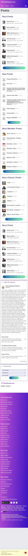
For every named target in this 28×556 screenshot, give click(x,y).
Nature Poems (4, 439)
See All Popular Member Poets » (14, 171)
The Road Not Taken (6, 484)
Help (14, 507)
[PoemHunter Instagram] (17, 503)
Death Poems (4, 431)
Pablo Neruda (4, 459)
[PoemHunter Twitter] (14, 503)
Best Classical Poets (6, 413)
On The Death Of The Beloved (9, 499)
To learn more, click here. (6, 554)
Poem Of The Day (5, 419)
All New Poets (14, 122)
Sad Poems (4, 433)
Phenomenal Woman (6, 479)
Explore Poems (5, 415)
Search (14, 377)
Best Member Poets (6, 411)
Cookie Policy (18, 505)
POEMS (3, 386)
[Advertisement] (14, 542)
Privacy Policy (14, 510)
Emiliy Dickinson (5, 464)
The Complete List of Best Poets (14, 67)
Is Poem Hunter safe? (19, 508)
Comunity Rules (5, 510)
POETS (8, 386)
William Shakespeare (6, 457)
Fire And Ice (4, 497)
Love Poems (4, 426)
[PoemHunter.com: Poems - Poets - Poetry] (8, 2)
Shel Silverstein (5, 466)
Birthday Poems (5, 435)
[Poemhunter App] (5, 502)
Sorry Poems (4, 441)
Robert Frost (4, 453)
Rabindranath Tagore (6, 470)
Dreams (3, 488)
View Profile (23, 361)
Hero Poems (4, 444)
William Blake (4, 468)
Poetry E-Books (5, 446)
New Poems (4, 406)
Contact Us (9, 507)
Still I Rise (3, 481)
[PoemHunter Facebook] (11, 503)
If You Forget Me (5, 486)
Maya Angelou (4, 455)
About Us (3, 505)
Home (2, 6)
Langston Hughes (5, 461)
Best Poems (4, 400)
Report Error (19, 507)
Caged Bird (4, 492)
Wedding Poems (5, 437)
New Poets (4, 408)
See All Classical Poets (14, 219)
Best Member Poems (6, 402)
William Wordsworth (6, 472)
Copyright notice (10, 505)
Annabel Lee (4, 490)
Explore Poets (4, 417)
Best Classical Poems (6, 404)
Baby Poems (4, 428)
